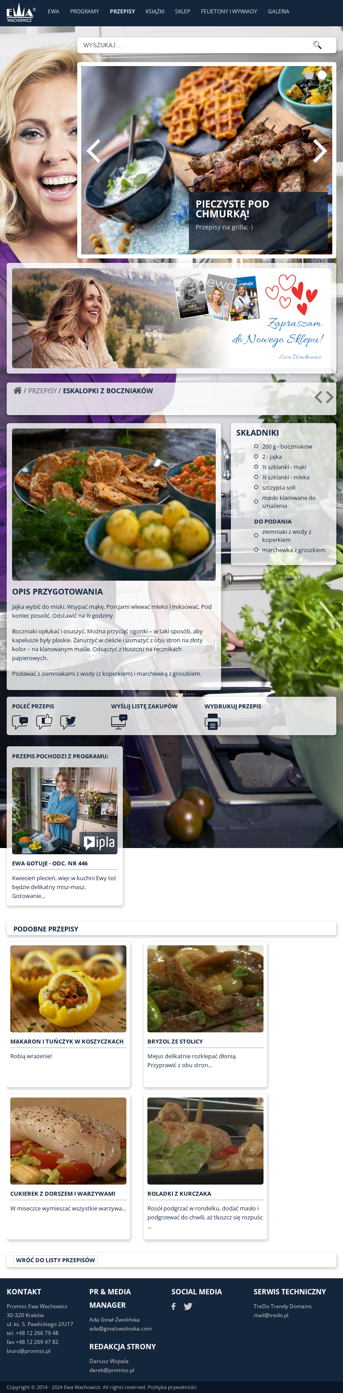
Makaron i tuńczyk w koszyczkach (67, 1041)
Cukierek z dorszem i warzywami (62, 1193)
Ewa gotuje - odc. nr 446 (50, 863)
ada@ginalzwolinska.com (120, 1328)
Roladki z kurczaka (179, 1193)
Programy (84, 11)
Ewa (53, 11)
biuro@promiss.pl (28, 1351)
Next (320, 150)
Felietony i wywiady (229, 11)
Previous (93, 150)
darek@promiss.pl (111, 1370)
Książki (155, 11)
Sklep (182, 11)
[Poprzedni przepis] (319, 400)
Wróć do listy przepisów (55, 1260)
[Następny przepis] (331, 400)
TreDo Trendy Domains (283, 1306)
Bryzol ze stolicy (175, 1041)
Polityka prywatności (172, 1387)
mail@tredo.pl (271, 1315)
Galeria (278, 11)
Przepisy (122, 11)
